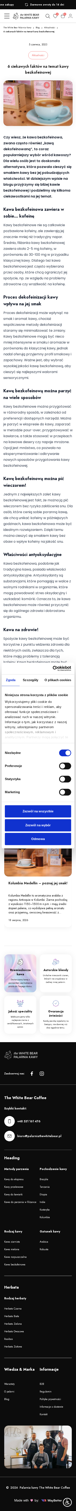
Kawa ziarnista (12, 1242)
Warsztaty (9, 1384)
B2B (42, 1384)
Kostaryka (45, 1210)
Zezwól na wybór (38, 825)
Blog (38, 27)
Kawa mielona (11, 1249)
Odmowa (38, 839)
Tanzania (45, 1187)
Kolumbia (45, 1217)
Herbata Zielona (13, 1324)
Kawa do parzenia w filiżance (20, 1202)
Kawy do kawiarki (13, 1194)
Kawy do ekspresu (14, 1179)
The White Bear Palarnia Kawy (17, 27)
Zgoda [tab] (10, 680)
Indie (42, 1202)
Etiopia (43, 1194)
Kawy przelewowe (13, 1187)
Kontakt (44, 1414)
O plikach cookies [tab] (58, 680)
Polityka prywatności (50, 1399)
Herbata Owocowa (14, 1331)
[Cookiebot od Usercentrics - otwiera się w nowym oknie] (53, 668)
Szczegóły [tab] (30, 680)
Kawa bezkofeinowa (14, 1264)
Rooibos (8, 1339)
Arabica (44, 1242)
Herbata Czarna (13, 1309)
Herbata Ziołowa (13, 1347)
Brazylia (44, 1179)
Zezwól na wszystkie (38, 811)
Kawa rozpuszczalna (15, 1257)
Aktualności (49, 27)
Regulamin (46, 1391)
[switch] (65, 766)
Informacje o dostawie (51, 1407)
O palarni (9, 1391)
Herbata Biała (11, 1316)
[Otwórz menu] (6, 16)
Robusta (44, 1249)
